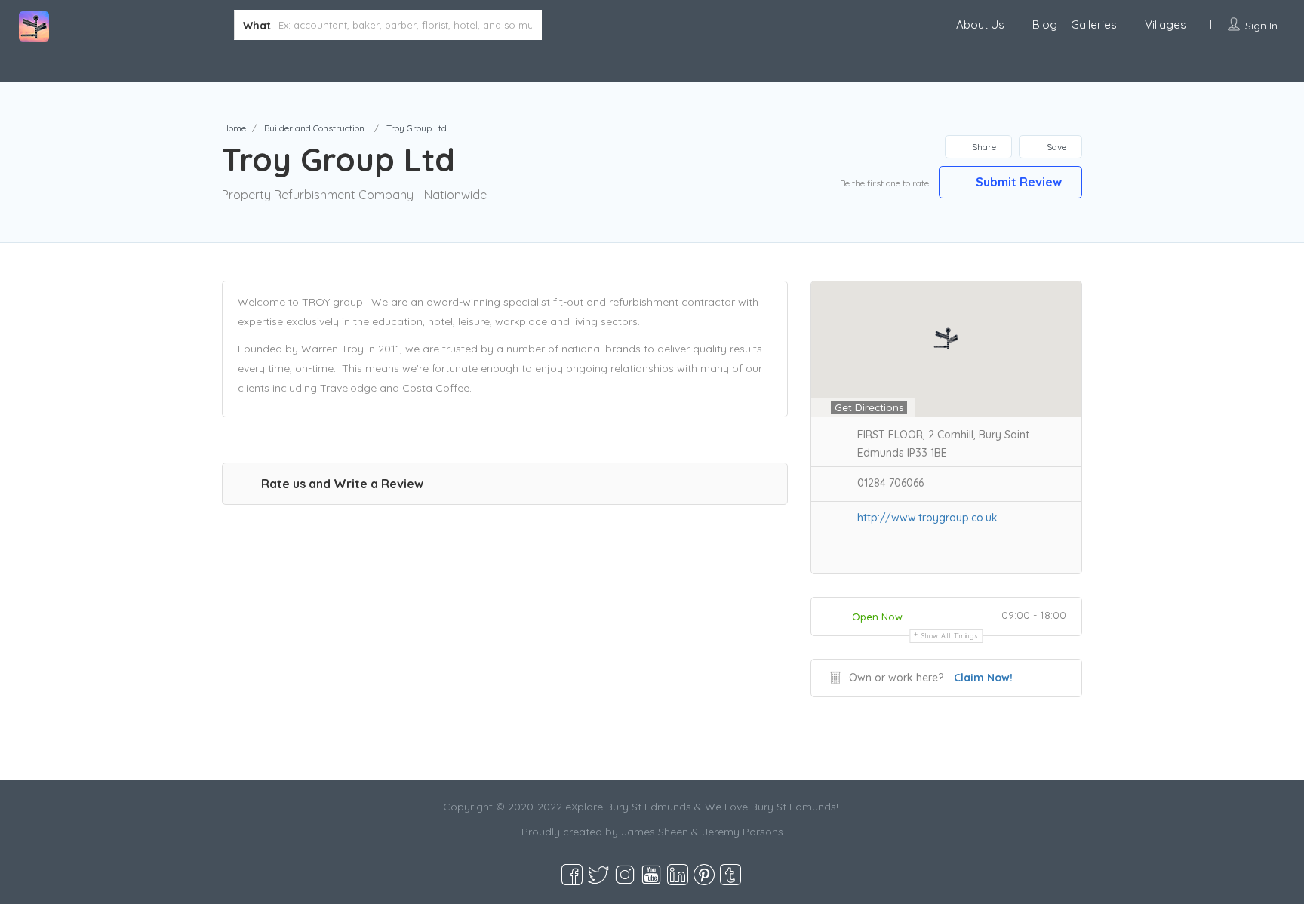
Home (234, 128)
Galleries (1094, 24)
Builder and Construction (314, 128)
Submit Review (1017, 181)
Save (1055, 146)
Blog (1044, 24)
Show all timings (949, 636)
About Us (980, 24)
